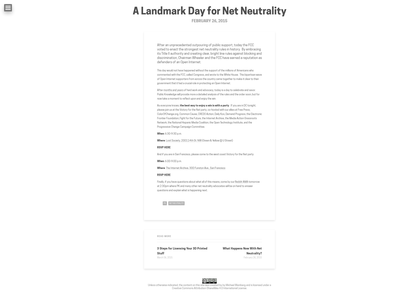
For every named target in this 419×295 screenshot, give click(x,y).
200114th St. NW (191, 140)
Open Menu (8, 7)
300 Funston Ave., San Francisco (207, 168)
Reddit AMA (241, 181)
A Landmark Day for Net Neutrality (209, 11)
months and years (173, 90)
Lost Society (173, 140)
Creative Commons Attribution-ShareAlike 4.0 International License (209, 288)
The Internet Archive (177, 168)
